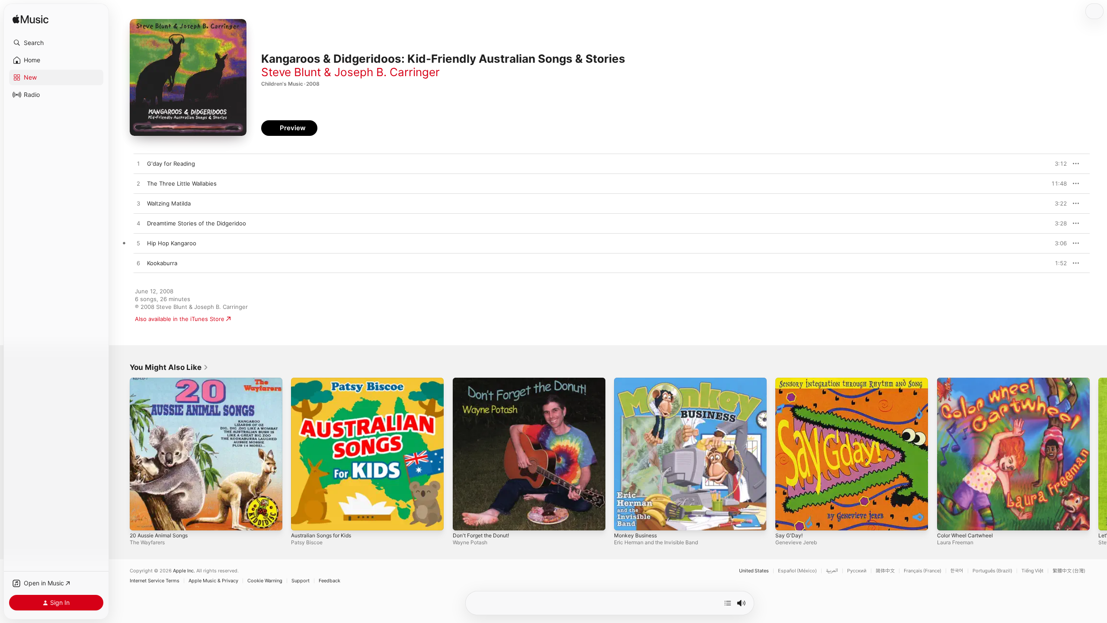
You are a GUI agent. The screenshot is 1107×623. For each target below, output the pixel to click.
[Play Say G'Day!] (786, 519)
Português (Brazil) (992, 570)
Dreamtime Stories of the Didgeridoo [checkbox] (196, 223)
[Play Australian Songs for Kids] (301, 519)
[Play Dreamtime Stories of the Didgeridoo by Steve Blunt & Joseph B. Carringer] (138, 224)
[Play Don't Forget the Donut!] (463, 519)
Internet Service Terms (154, 580)
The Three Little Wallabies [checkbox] (182, 183)
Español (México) (797, 570)
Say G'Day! (789, 381)
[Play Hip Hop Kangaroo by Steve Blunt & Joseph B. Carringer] (138, 243)
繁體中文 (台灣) (1069, 570)
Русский (857, 570)
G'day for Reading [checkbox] (171, 163)
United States (754, 570)
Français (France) (922, 570)
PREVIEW (1057, 163)
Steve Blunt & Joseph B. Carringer (350, 72)
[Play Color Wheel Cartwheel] (947, 519)
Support (300, 580)
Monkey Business (638, 381)
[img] (30, 20)
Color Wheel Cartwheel (968, 381)
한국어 (956, 570)
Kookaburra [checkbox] (162, 263)
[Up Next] (728, 603)
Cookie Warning (264, 580)
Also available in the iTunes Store (179, 318)
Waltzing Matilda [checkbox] (169, 203)
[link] (169, 367)
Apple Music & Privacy (213, 580)
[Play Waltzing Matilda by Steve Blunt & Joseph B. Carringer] (138, 204)
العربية (832, 570)
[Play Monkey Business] (624, 519)
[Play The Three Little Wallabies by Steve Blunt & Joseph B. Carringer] (138, 184)
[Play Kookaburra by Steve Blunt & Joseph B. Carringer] (138, 263)
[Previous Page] (121, 454)
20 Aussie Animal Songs (162, 381)
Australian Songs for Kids (325, 381)
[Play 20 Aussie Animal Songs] (140, 519)
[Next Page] (1098, 454)
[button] (56, 42)
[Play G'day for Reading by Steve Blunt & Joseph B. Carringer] (138, 164)
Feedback (329, 580)
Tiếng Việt (1032, 570)
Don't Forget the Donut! (485, 381)
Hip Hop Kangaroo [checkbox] (171, 243)
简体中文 (885, 570)
